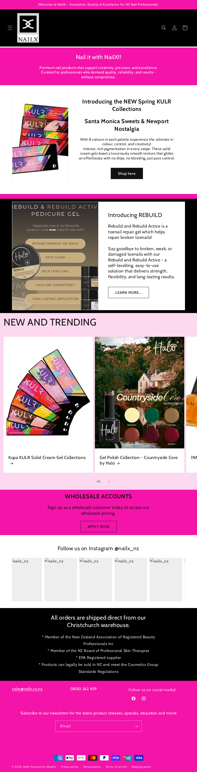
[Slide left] (88, 481)
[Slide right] (109, 481)
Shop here (126, 173)
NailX (26, 766)
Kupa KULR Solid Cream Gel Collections (47, 457)
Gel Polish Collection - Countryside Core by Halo (139, 460)
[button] (10, 28)
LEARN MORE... (128, 292)
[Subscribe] (136, 726)
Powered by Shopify (43, 766)
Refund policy (92, 766)
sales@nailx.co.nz (27, 689)
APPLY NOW (99, 527)
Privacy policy (70, 766)
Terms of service (116, 766)
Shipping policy (141, 766)
